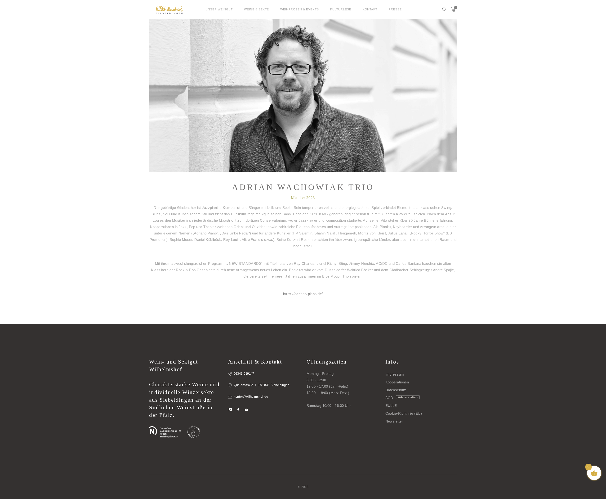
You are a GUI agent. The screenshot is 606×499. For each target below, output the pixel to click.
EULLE (391, 406)
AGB (389, 398)
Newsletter (394, 421)
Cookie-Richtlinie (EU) (403, 413)
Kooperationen (397, 382)
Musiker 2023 (303, 197)
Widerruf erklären (408, 397)
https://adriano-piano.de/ (303, 294)
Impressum (394, 374)
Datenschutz (395, 390)
